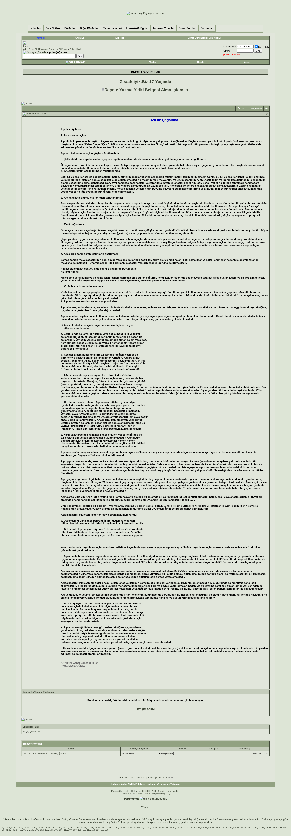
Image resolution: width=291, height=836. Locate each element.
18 (56, 827)
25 (81, 827)
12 (31, 827)
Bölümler (63, 49)
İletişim (114, 784)
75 (249, 827)
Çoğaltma (31, 731)
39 (135, 827)
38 (131, 827)
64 (209, 827)
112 (88, 830)
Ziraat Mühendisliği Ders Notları (204, 38)
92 (10, 830)
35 (120, 827)
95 (21, 830)
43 (152, 827)
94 (17, 830)
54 (202, 827)
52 (195, 827)
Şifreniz (227, 51)
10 (24, 827)
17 (53, 827)
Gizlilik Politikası (136, 784)
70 (170, 827)
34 (113, 827)
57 (220, 827)
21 (67, 827)
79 (256, 827)
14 (42, 827)
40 (138, 827)
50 (174, 827)
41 (145, 827)
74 (181, 827)
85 (270, 827)
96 (24, 830)
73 (188, 827)
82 (266, 827)
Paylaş (241, 108)
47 (167, 827)
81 (259, 827)
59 (231, 827)
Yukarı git (175, 784)
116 (106, 830)
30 (99, 827)
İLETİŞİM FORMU (145, 709)
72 (117, 827)
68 (242, 827)
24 (78, 827)
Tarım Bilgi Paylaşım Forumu (42, 49)
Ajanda (200, 62)
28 (92, 827)
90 (3, 830)
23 (74, 827)
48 (177, 827)
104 (51, 830)
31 (103, 827)
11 (28, 827)
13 (38, 827)
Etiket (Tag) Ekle (31, 727)
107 (70, 830)
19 (60, 827)
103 (46, 830)
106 (61, 830)
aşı (24, 731)
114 (97, 830)
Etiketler (119, 38)
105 (56, 830)
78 (252, 827)
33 (110, 827)
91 (7, 830)
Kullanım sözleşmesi (157, 784)
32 (106, 827)
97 (28, 830)
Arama (246, 62)
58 (227, 827)
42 (149, 827)
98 (277, 827)
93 (14, 830)
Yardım (152, 62)
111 (84, 830)
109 (79, 830)
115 (102, 830)
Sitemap (79, 38)
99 (142, 827)
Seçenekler (256, 108)
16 (49, 827)
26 (85, 827)
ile (39, 731)
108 (75, 830)
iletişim (151, 822)
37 (127, 827)
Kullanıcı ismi (229, 46)
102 (42, 830)
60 (224, 827)
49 (192, 827)
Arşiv (123, 784)
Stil (266, 108)
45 (156, 827)
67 (35, 827)
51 (185, 827)
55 (213, 827)
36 (124, 827)
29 (95, 827)
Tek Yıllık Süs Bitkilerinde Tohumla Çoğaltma (44, 753)
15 (46, 827)
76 (245, 827)
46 (163, 827)
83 (263, 827)
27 (88, 827)
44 (160, 827)
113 (93, 830)
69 (238, 827)
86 (274, 827)
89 (284, 827)
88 (281, 827)
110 (65, 830)
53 (199, 827)
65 (206, 827)
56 (217, 827)
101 (37, 830)
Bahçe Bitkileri (76, 49)
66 (234, 827)
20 (63, 827)
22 (70, 827)
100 (32, 830)
